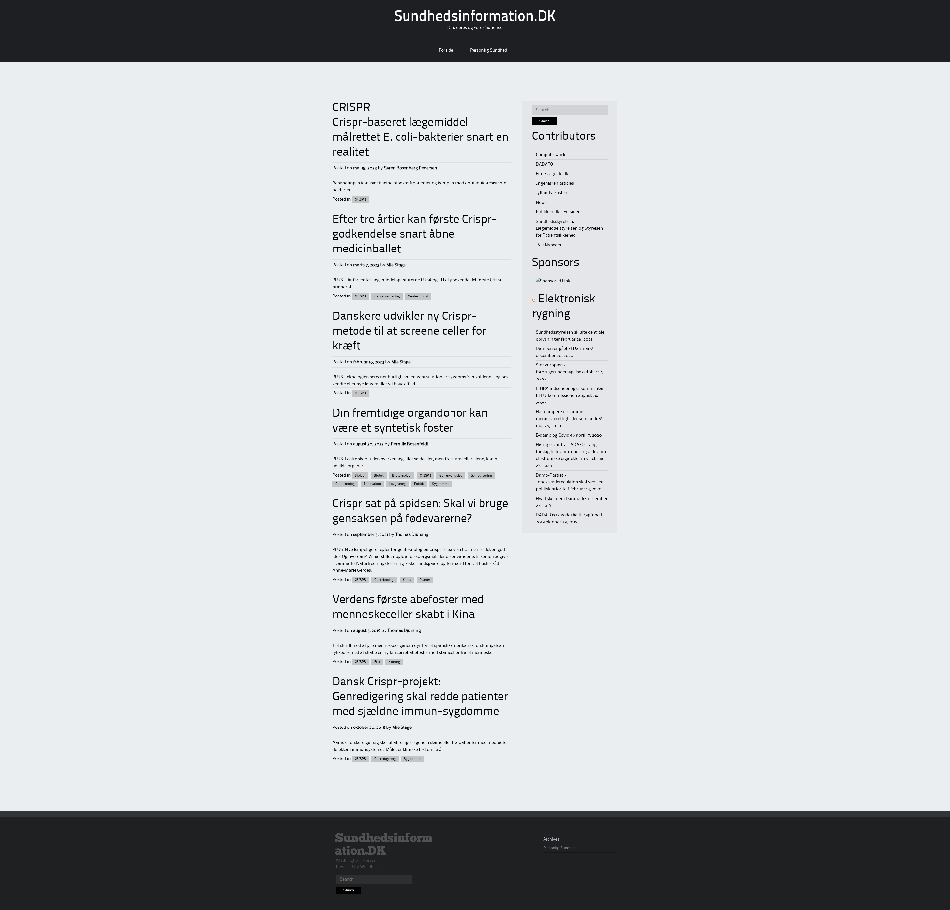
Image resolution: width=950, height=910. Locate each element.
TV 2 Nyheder (549, 245)
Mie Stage (396, 265)
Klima (407, 579)
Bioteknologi (401, 475)
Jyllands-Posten (551, 193)
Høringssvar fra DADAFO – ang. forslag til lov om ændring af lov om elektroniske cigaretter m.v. (571, 452)
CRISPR (360, 199)
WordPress (370, 867)
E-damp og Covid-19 (555, 435)
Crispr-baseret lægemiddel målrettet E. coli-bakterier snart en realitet (420, 138)
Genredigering (481, 475)
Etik (377, 661)
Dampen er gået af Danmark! (564, 349)
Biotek (379, 475)
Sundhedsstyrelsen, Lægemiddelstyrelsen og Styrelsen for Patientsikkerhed (569, 228)
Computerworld (551, 155)
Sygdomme (440, 483)
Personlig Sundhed (488, 50)
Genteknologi (418, 296)
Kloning (394, 661)
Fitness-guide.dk (552, 174)
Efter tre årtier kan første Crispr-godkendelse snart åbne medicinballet (414, 234)
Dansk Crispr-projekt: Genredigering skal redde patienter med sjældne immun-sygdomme (420, 697)
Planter (425, 579)
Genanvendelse (450, 475)
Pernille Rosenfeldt (409, 444)
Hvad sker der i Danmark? (561, 499)
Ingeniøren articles (555, 183)
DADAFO (544, 164)
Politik (419, 483)
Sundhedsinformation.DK (475, 17)
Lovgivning (397, 483)
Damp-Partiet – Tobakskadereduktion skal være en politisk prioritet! (570, 482)
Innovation (372, 483)
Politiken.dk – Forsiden (558, 212)
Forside (446, 50)
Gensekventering (387, 296)
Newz (541, 203)
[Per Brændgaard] (553, 281)
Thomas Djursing (411, 535)
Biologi (360, 475)
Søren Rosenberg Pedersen (410, 168)
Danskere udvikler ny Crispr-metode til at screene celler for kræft (409, 331)
